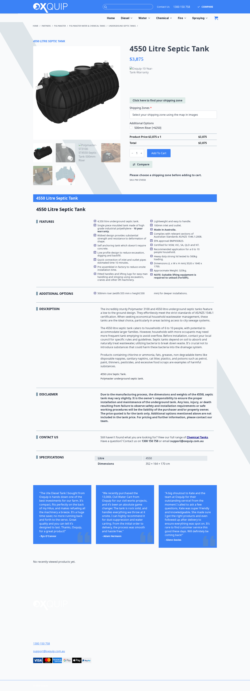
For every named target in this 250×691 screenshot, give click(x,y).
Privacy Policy (140, 638)
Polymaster (60, 26)
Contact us (130, 441)
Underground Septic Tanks (122, 26)
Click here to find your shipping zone (157, 100)
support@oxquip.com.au (49, 651)
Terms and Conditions (146, 627)
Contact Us (163, 6)
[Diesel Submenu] (132, 18)
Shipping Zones (141, 108)
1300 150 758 (181, 7)
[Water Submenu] (150, 18)
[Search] (105, 7)
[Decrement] (132, 153)
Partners (46, 26)
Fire (180, 18)
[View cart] (216, 18)
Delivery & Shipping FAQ (147, 633)
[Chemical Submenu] (172, 18)
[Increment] (141, 153)
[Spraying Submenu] (207, 18)
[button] (205, 7)
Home (111, 18)
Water (142, 18)
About (135, 616)
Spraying (198, 18)
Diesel (125, 18)
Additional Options (142, 123)
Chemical (162, 18)
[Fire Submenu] (186, 18)
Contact (136, 621)
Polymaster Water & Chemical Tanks (87, 26)
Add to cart (158, 153)
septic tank (126, 328)
